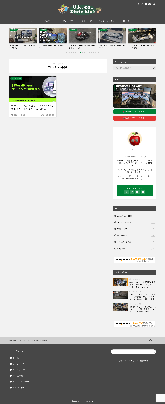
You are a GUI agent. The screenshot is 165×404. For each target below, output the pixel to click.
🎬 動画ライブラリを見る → (134, 118)
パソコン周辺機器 (135, 242)
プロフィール (50, 21)
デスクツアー (69, 21)
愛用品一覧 (87, 21)
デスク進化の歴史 (106, 21)
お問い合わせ (127, 21)
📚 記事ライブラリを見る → (134, 111)
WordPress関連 (135, 216)
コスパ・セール (135, 222)
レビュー (135, 249)
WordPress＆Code (26, 340)
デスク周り (135, 235)
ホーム (34, 21)
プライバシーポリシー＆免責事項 (133, 361)
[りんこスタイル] (82, 14)
